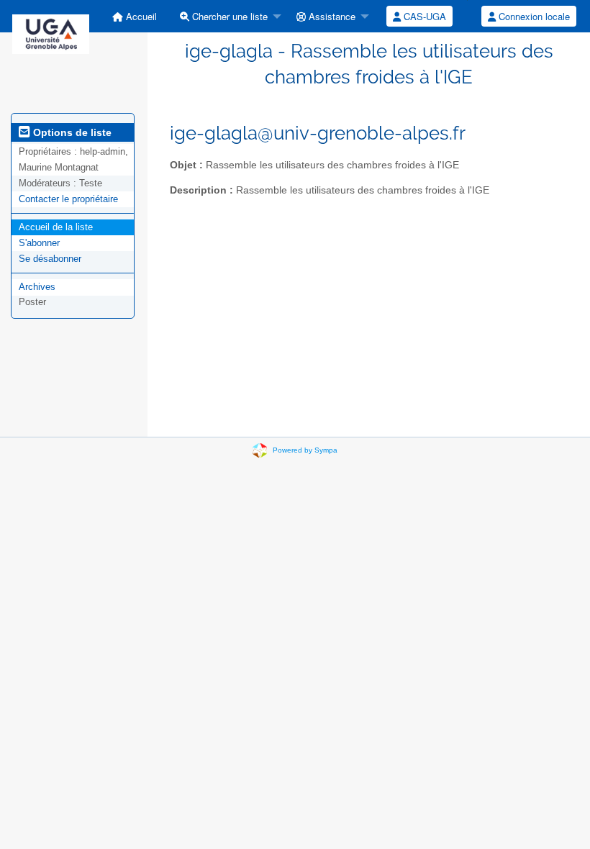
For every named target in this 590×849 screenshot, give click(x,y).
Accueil (140, 16)
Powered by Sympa (305, 450)
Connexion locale (533, 16)
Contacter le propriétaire (68, 199)
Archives (37, 286)
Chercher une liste (228, 16)
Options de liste (71, 132)
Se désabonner (50, 258)
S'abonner (39, 242)
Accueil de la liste (56, 227)
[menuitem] (134, 16)
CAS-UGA (423, 16)
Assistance (330, 16)
